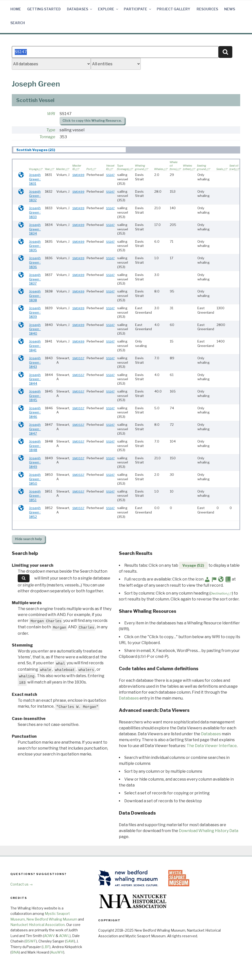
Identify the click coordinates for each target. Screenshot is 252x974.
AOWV (49, 936)
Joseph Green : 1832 (35, 195)
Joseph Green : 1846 (35, 412)
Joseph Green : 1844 (35, 379)
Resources (207, 9)
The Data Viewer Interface (212, 745)
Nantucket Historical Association (37, 925)
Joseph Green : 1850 (35, 479)
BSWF (30, 941)
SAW (70, 941)
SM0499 (78, 175)
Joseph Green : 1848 (35, 445)
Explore (106, 9)
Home (15, 9)
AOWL (64, 936)
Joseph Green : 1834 (35, 229)
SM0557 (78, 358)
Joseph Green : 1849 (35, 462)
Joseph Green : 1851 (35, 495)
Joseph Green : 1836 (35, 262)
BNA (15, 952)
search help (28, 539)
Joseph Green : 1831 (35, 179)
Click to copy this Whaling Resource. (92, 120)
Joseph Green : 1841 (35, 345)
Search (17, 23)
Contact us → (21, 884)
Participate (135, 9)
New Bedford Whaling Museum (51, 919)
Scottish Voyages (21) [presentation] (35, 150)
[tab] (69, 149)
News (229, 9)
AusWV (57, 952)
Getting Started (44, 9)
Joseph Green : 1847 (35, 429)
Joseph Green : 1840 (35, 329)
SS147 (110, 175)
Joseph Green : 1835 (35, 245)
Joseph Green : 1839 (35, 312)
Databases (77, 9)
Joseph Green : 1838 (35, 295)
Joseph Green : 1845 (35, 395)
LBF (46, 947)
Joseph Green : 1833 (35, 212)
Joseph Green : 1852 (35, 512)
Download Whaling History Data (208, 830)
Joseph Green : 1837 (35, 279)
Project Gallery (173, 9)
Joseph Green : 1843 (35, 362)
